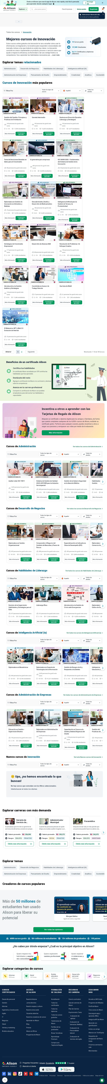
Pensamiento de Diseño (40, 75)
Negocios (5, 1020)
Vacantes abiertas (32, 1013)
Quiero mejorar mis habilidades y (25, 956)
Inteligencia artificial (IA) (77, 69)
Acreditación (55, 999)
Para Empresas (67, 9)
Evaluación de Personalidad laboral (74, 1030)
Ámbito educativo (8, 1031)
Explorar (22, 9)
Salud (4, 1024)
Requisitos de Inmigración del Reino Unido (96, 1038)
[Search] (32, 9)
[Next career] (103, 832)
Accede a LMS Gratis (95, 999)
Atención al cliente (29, 1066)
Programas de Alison (33, 1035)
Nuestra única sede (32, 1010)
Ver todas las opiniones (53, 930)
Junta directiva (31, 1003)
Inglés (4, 1013)
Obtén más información (17, 844)
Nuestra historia (31, 999)
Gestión (4, 1003)
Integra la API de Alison (96, 1019)
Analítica (88, 75)
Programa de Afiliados (96, 1003)
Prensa (28, 1027)
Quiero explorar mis (77, 956)
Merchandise (93, 1051)
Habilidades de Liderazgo (53, 69)
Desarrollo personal (8, 999)
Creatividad (75, 75)
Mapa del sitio (99, 1075)
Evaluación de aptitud (75, 1017)
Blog (27, 1024)
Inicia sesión (81, 9)
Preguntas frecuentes (30, 1063)
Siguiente (31, 352)
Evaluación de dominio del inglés (76, 1038)
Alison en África (31, 1031)
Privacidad (52, 1075)
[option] (20, 482)
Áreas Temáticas (56, 1033)
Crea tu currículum (75, 999)
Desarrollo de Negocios (29, 69)
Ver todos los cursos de (87, 446)
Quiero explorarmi (52, 955)
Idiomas (4, 1006)
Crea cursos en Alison (96, 1010)
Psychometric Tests (75, 1012)
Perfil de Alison (93, 1006)
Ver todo (87, 757)
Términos (60, 1075)
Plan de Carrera (74, 1009)
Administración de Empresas (15, 75)
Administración (10, 69)
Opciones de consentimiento (72, 1075)
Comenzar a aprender (21, 133)
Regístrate (93, 9)
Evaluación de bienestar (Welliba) (76, 1023)
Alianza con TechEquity (96, 1032)
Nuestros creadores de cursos (36, 1017)
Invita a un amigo (94, 1029)
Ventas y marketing (8, 1027)
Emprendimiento (60, 75)
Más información (10, 133)
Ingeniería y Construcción (10, 1010)
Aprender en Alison (32, 1020)
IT (2, 1017)
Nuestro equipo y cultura (34, 1006)
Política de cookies (88, 1075)
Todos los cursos (13, 32)
